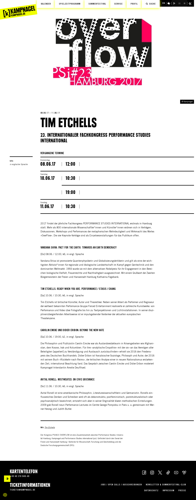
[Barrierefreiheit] (169, 3)
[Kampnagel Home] (18, 9)
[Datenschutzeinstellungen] (5, 495)
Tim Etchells (50, 428)
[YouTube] (176, 472)
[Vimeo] (184, 472)
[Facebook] (144, 472)
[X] (160, 472)
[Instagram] (152, 472)
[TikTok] (168, 472)
